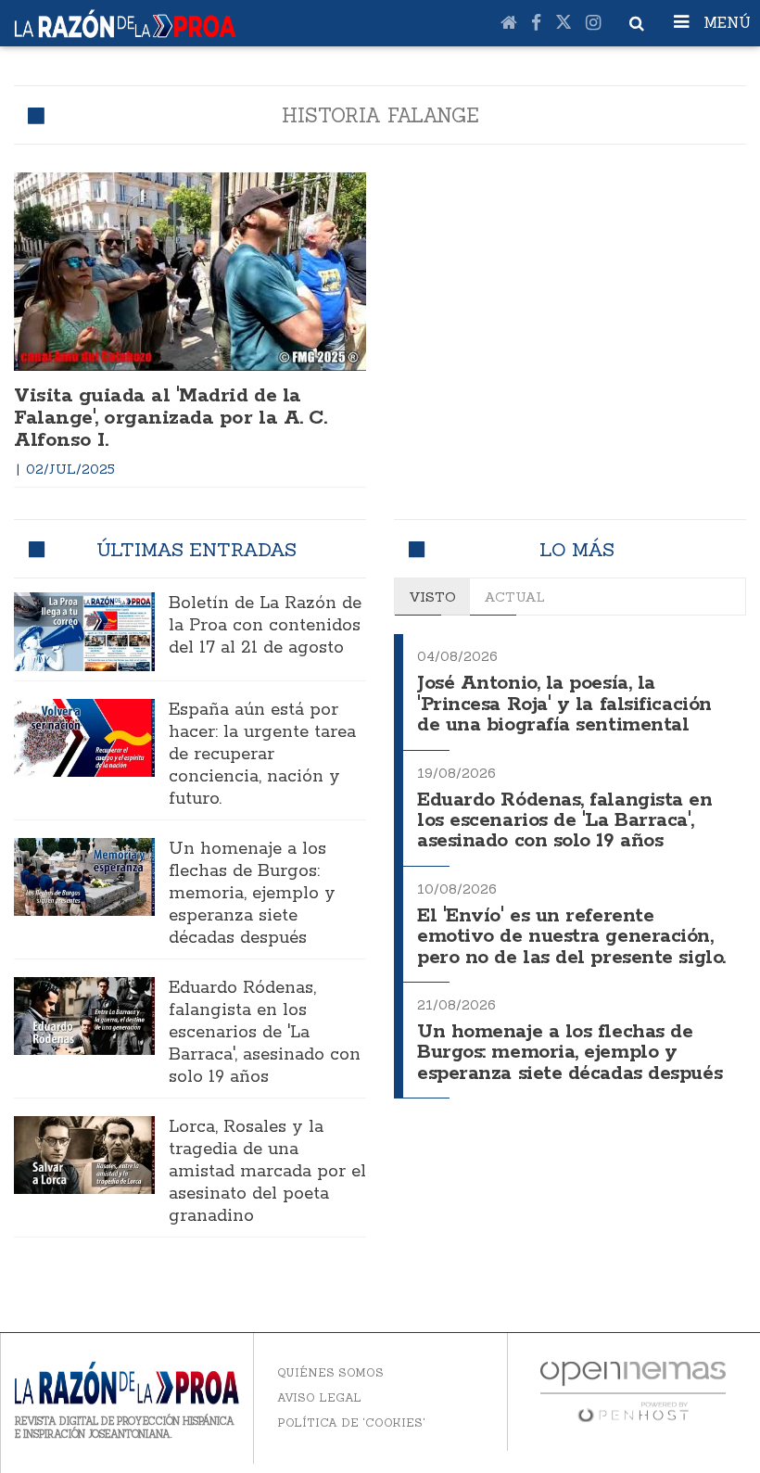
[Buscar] (636, 23)
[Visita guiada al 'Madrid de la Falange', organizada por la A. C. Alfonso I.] (190, 271)
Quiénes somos (330, 1372)
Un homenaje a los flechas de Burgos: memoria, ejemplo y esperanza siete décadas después (252, 893)
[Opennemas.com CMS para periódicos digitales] (633, 1390)
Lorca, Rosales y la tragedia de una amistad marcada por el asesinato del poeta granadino (267, 1171)
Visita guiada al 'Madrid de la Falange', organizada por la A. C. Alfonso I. (170, 418)
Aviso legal (319, 1397)
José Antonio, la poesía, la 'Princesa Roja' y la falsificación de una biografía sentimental (564, 704)
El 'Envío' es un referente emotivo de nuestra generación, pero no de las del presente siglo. (571, 937)
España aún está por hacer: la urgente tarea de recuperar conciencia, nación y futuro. (262, 754)
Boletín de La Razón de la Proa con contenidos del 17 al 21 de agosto (265, 625)
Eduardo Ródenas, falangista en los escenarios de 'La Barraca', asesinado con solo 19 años (265, 1032)
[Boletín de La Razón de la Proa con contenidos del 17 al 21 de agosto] (84, 631)
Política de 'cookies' (351, 1422)
